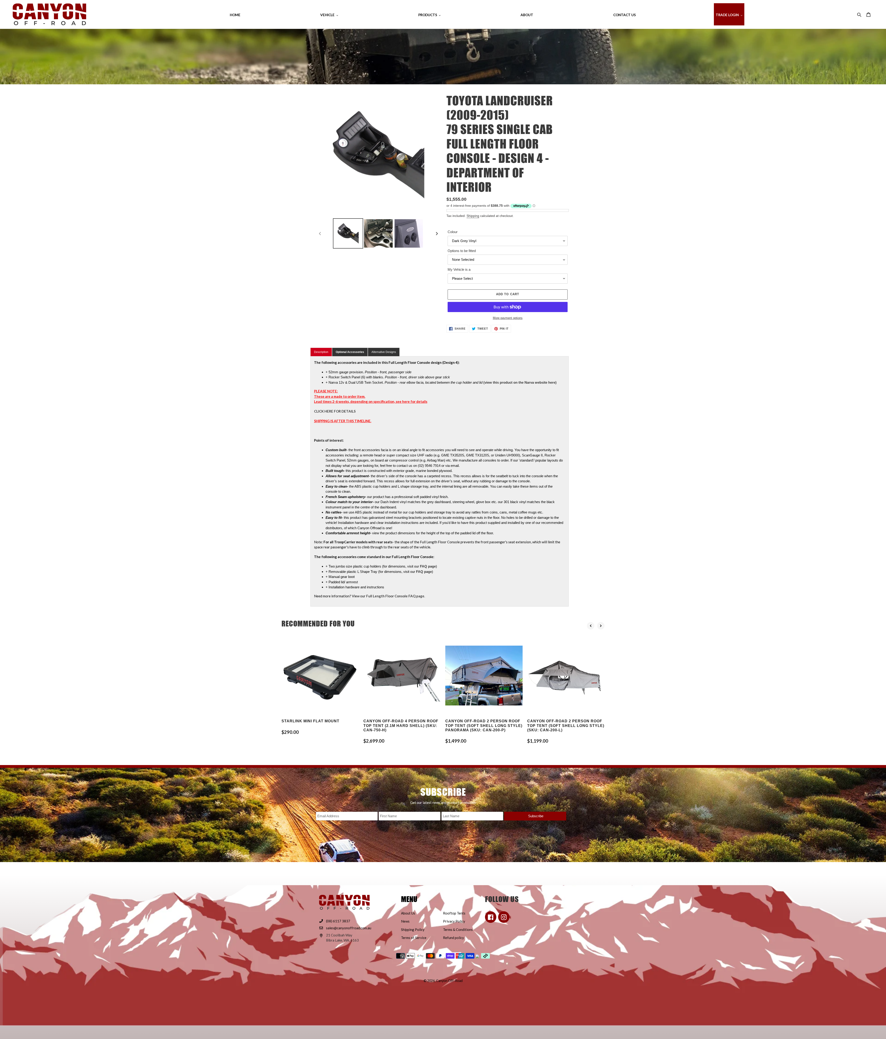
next (601, 625)
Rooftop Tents (454, 913)
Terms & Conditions (458, 929)
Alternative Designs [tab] (383, 352)
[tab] (350, 352)
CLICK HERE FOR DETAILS (335, 411)
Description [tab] (321, 352)
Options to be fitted (462, 251)
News (405, 921)
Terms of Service (413, 938)
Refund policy (453, 938)
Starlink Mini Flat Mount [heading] (310, 721)
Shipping (473, 216)
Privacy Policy (454, 921)
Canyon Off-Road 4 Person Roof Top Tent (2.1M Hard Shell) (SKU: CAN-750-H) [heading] (400, 725)
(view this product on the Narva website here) (520, 382)
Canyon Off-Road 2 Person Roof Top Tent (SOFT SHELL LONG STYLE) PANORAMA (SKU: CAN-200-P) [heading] (483, 725)
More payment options (508, 318)
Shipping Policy (413, 929)
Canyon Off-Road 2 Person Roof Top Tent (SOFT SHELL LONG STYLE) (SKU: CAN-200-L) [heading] (565, 725)
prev (590, 625)
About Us (408, 913)
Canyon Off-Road (449, 981)
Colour (453, 232)
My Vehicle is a (459, 269)
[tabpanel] (439, 481)
